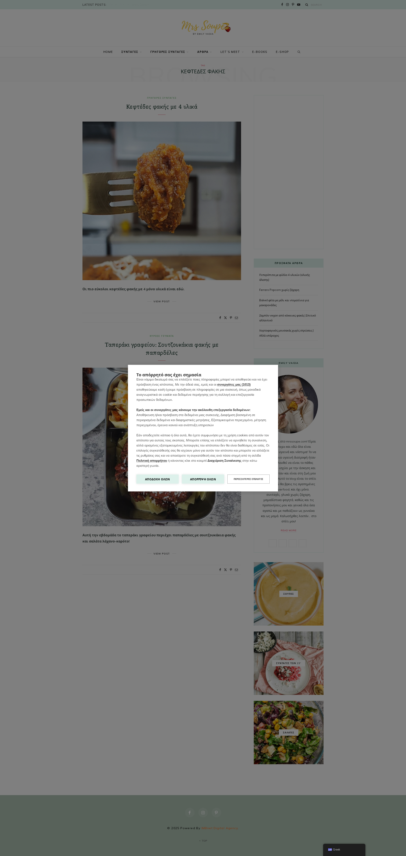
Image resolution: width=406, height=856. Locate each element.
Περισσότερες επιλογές (248, 478)
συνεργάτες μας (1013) (234, 384)
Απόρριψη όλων (203, 479)
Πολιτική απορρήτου (151, 460)
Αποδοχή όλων (157, 479)
